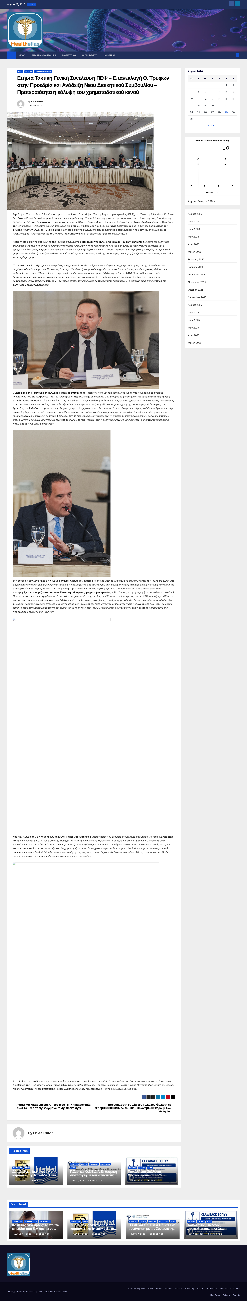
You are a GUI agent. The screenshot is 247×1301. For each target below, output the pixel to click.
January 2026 (196, 267)
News (22, 55)
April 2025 (193, 335)
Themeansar (60, 1292)
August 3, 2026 (23, 1234)
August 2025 (195, 305)
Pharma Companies (44, 55)
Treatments (45, 1221)
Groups (200, 1288)
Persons (28, 72)
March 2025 (194, 343)
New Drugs (215, 1295)
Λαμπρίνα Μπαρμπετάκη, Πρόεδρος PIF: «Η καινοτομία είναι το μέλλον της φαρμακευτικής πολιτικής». (53, 1106)
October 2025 (195, 289)
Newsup (48, 1292)
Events (84, 1164)
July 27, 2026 (138, 1234)
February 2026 (196, 259)
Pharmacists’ (212, 1288)
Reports (236, 1295)
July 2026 (193, 221)
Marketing (69, 55)
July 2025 (193, 312)
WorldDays (89, 55)
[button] (232, 55)
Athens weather (212, 192)
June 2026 (194, 229)
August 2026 (195, 214)
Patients (168, 1288)
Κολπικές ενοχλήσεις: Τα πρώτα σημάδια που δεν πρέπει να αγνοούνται (35, 1228)
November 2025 (197, 282)
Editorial (226, 1295)
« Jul (211, 125)
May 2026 (193, 236)
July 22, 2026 (196, 1234)
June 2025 (194, 320)
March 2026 (195, 252)
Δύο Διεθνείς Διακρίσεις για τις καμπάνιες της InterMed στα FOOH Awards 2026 (34, 1175)
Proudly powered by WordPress (21, 1292)
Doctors (75, 1164)
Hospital (109, 55)
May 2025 (193, 327)
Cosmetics (17, 1221)
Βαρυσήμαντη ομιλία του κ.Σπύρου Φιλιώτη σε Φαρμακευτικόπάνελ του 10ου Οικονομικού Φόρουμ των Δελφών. (133, 1108)
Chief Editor (37, 101)
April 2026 (194, 244)
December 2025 (197, 274)
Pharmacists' (31, 1221)
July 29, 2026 (80, 1234)
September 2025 (197, 297)
